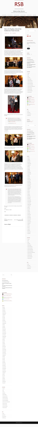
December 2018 (4, 349)
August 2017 (29, 223)
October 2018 (4, 352)
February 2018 (29, 214)
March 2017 (29, 230)
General (28, 73)
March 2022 (4, 320)
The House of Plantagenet (5, 400)
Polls (28, 74)
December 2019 (29, 182)
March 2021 (29, 178)
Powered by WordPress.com (19, 422)
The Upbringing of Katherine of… (31, 97)
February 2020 (29, 179)
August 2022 (4, 314)
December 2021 (29, 172)
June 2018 (29, 208)
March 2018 (4, 362)
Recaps (28, 76)
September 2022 (29, 163)
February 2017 (4, 381)
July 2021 (29, 175)
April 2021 (29, 176)
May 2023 (4, 307)
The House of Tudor (30, 89)
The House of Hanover (30, 80)
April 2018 (29, 211)
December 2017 (29, 217)
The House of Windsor (30, 90)
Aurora (29, 97)
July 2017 (29, 224)
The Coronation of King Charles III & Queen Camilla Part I (31, 67)
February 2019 (4, 346)
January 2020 (4, 330)
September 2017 (4, 371)
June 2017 (29, 226)
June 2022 (4, 317)
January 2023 (29, 162)
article (15, 186)
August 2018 (4, 355)
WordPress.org (29, 115)
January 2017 (29, 233)
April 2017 (4, 378)
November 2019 (4, 333)
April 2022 (29, 169)
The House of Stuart (30, 87)
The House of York (30, 92)
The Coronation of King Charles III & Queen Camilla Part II (31, 65)
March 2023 (29, 160)
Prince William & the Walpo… (8, 295)
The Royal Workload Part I (30, 59)
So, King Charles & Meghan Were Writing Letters (30, 62)
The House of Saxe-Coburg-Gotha (31, 86)
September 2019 (4, 336)
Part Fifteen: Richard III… (32, 102)
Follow (28, 48)
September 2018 (29, 204)
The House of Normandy (30, 83)
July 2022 (29, 166)
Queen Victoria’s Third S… (9, 300)
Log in (3, 413)
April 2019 (29, 194)
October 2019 (29, 185)
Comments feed (4, 416)
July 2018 (29, 207)
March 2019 (29, 195)
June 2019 (29, 191)
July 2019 (4, 339)
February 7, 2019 (14, 123)
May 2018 (29, 210)
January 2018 (4, 365)
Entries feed (29, 112)
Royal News (29, 77)
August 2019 (29, 188)
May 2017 (29, 227)
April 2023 (29, 159)
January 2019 (29, 198)
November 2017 (4, 368)
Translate (31, 121)
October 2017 (29, 220)
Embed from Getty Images (7, 133)
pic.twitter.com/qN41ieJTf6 (12, 121)
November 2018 (29, 201)
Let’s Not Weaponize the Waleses (30, 132)
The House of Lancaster (5, 397)
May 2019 (29, 192)
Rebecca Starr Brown (19, 11)
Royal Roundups (4, 394)
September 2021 (4, 323)
